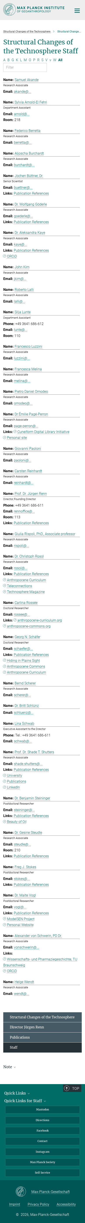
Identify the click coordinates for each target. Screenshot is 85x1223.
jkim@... (20, 279)
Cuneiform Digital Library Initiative (43, 432)
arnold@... (22, 114)
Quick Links (15, 1093)
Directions (42, 1120)
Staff (13, 1047)
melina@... (22, 381)
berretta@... (23, 142)
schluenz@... (24, 713)
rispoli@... (21, 546)
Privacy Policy (38, 1204)
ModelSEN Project (20, 919)
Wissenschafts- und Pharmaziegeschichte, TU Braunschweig (40, 962)
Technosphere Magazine (26, 592)
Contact (42, 1141)
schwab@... (23, 741)
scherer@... (22, 695)
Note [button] (8, 1067)
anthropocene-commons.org (29, 626)
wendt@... (21, 994)
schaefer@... (23, 649)
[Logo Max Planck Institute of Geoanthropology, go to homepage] (34, 9)
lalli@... (19, 301)
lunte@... (20, 330)
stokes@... (22, 879)
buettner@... (23, 187)
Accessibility (66, 1204)
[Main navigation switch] (77, 10)
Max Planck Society (42, 1162)
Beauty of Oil (17, 822)
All (60, 60)
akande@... (22, 91)
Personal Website (20, 925)
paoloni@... (22, 460)
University (14, 775)
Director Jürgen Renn (27, 1027)
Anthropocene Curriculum (26, 580)
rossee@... (22, 614)
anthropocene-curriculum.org (39, 620)
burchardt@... (24, 165)
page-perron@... (26, 426)
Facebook (43, 1130)
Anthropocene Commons (26, 666)
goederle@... (23, 216)
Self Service (42, 1172)
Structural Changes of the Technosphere (42, 1017)
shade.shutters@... (28, 764)
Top (75, 1088)
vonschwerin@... (26, 947)
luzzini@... (22, 358)
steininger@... (24, 810)
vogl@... (20, 907)
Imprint (14, 1204)
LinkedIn (13, 787)
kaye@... (20, 244)
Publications (16, 781)
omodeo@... (23, 403)
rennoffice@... (24, 511)
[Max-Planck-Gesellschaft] (23, 1192)
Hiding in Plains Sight (23, 661)
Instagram (42, 1151)
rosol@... (20, 568)
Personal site (17, 438)
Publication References (31, 193)
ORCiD (12, 256)
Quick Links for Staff (23, 1101)
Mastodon (42, 1109)
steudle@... (22, 844)
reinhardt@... (24, 483)
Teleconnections (19, 586)
